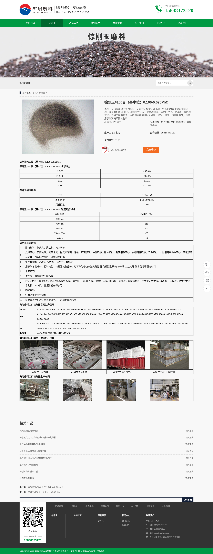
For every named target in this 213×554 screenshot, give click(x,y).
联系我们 (182, 23)
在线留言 (160, 23)
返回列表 (188, 500)
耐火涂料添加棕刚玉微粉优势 (33, 451)
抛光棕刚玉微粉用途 (29, 431)
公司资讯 (126, 521)
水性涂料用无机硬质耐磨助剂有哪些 (36, 458)
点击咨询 (151, 149)
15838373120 (207, 265)
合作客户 (101, 521)
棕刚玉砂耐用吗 (27, 478)
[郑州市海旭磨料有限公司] (57, 9)
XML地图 (100, 551)
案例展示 (95, 23)
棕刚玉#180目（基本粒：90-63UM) (44, 492)
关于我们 (139, 23)
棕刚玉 (52, 23)
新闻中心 (117, 23)
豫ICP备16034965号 (86, 551)
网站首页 (30, 23)
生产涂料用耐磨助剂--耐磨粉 (32, 444)
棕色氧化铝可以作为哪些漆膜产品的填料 (38, 437)
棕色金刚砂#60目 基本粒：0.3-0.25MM (45, 487)
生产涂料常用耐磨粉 (29, 465)
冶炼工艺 (74, 23)
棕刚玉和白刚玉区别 (29, 471)
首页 (35, 92)
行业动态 (126, 525)
